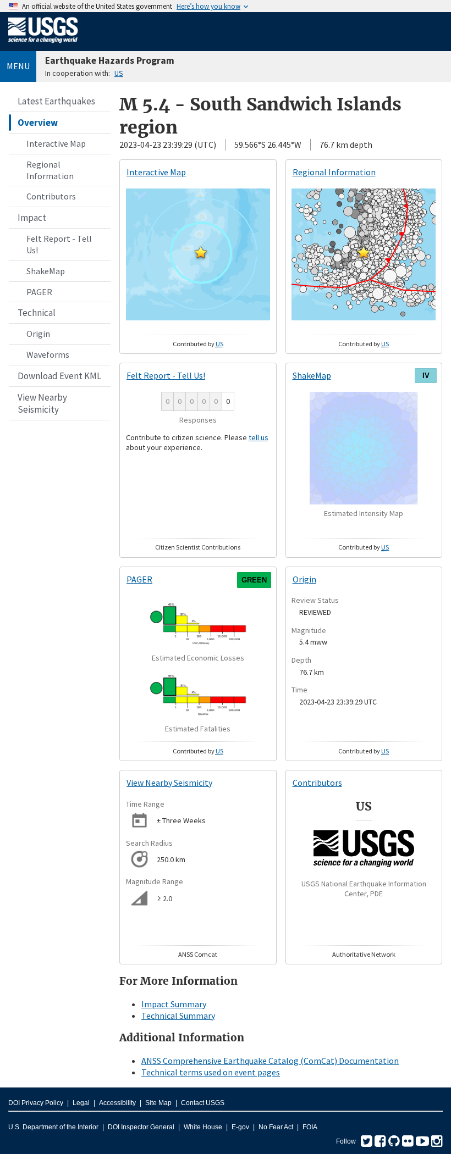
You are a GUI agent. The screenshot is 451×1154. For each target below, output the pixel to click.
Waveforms (47, 354)
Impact (32, 218)
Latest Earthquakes (56, 101)
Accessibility (117, 1103)
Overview (38, 122)
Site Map (158, 1103)
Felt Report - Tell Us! (59, 244)
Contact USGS (202, 1103)
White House (203, 1127)
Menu (18, 65)
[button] (200, 252)
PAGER (39, 291)
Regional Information (50, 170)
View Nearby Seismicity (42, 403)
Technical (37, 313)
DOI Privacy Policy (35, 1103)
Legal (81, 1103)
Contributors (51, 196)
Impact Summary (173, 1003)
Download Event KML (59, 376)
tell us (258, 437)
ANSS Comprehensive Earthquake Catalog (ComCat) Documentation (270, 1060)
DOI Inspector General (141, 1127)
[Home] (43, 45)
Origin (38, 333)
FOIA (309, 1127)
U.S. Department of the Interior (53, 1127)
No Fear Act (275, 1127)
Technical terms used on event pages (210, 1072)
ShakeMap (45, 270)
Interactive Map (56, 143)
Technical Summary (178, 1015)
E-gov (240, 1127)
